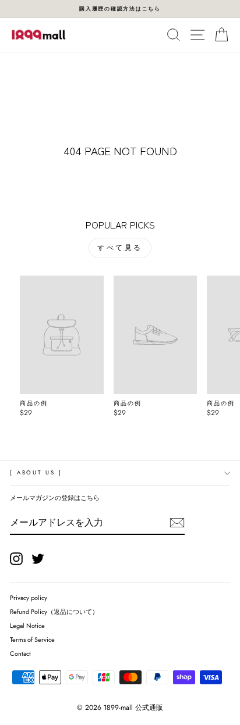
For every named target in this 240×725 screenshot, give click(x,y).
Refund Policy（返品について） (54, 611)
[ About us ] (36, 473)
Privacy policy (28, 597)
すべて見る (120, 247)
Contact (20, 653)
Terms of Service (32, 639)
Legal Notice (27, 625)
